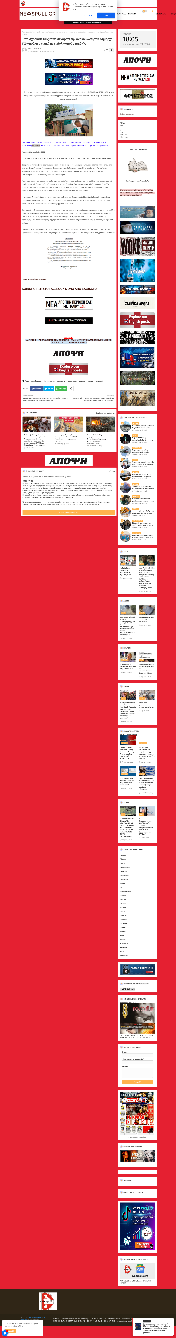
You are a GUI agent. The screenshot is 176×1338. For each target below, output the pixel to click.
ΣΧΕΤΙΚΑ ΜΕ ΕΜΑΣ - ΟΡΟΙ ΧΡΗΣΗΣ (101, 1321)
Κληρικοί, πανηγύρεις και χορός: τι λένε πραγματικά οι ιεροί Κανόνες (142, 525)
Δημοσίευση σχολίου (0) (68, 512)
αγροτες (123, 855)
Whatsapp (62, 389)
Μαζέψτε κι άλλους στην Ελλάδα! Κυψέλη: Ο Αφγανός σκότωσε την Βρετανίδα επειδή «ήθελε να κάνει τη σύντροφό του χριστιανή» (128, 710)
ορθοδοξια (123, 919)
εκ (121, 887)
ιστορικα (123, 907)
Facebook (38, 389)
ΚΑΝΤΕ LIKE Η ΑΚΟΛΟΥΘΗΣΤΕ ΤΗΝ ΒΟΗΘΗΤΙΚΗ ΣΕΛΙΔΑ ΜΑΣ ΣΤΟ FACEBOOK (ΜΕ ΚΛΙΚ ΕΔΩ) (68, 340)
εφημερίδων (142, 1137)
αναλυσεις (123, 871)
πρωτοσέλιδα (133, 1137)
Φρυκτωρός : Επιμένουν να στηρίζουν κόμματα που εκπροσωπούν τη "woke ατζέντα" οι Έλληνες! (147, 753)
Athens (126, 34)
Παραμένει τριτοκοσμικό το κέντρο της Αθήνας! (146, 705)
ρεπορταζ (123, 931)
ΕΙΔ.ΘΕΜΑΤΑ (161, 14)
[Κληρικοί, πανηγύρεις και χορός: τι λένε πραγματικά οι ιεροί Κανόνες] (125, 524)
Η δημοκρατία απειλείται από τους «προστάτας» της (128, 666)
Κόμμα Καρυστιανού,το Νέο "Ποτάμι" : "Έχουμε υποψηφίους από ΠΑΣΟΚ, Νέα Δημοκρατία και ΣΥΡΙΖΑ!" (146, 826)
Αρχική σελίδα (27, 32)
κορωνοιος (72, 381)
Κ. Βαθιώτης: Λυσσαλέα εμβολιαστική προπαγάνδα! (125, 571)
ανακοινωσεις (125, 867)
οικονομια (123, 915)
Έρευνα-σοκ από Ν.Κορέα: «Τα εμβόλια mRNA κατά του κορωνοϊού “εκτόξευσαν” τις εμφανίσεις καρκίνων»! (137, 192)
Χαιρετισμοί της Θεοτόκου (70, 1319)
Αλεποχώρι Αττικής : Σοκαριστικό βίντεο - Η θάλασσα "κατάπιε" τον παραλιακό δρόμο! (68, 438)
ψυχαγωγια (124, 955)
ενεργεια (123, 899)
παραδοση (123, 923)
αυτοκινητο (124, 879)
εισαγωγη (61, 381)
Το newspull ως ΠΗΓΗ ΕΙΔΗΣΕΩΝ (94, 1319)
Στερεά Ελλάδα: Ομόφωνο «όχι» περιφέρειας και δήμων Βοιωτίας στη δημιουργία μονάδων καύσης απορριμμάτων (100, 439)
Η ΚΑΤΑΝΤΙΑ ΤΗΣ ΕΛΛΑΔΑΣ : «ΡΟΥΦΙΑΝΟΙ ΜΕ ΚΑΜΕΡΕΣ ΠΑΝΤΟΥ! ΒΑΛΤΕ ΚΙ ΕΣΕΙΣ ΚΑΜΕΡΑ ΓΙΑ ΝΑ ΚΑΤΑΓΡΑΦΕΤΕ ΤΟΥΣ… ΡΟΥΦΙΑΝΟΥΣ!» (128, 827)
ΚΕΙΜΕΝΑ (132, 14)
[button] (152, 11)
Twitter (50, 389)
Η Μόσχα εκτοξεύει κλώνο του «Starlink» (146, 619)
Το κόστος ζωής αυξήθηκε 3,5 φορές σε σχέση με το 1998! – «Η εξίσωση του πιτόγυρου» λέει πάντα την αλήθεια (143, 514)
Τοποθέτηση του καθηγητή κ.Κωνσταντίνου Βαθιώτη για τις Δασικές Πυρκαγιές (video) (143, 489)
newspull (36, 32)
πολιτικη (123, 927)
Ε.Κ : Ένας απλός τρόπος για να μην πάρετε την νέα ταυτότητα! (127, 781)
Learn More (18, 1326)
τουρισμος (123, 947)
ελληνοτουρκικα (125, 891)
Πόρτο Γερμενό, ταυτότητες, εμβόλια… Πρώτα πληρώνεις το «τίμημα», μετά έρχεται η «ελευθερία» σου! (142, 538)
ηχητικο (122, 903)
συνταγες (123, 939)
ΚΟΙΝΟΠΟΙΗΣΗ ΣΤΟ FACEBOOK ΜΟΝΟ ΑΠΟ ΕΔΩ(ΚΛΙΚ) (59, 289)
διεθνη (122, 883)
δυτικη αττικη (49, 381)
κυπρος (122, 911)
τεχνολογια (124, 943)
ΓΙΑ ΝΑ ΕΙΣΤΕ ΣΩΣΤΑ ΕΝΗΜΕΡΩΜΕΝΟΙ (69, 342)
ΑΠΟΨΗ (56, 1319)
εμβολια (123, 895)
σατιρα (122, 935)
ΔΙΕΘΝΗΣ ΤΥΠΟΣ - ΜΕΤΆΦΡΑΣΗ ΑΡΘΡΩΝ (69, 1321)
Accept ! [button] (10, 1331)
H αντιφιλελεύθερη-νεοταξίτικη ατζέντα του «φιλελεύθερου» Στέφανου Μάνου (146, 668)
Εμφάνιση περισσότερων (105, 413)
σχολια (90, 381)
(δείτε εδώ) (36, 145)
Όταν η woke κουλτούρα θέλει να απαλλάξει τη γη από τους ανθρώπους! (143, 464)
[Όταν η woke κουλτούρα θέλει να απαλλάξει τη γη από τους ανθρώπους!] (125, 463)
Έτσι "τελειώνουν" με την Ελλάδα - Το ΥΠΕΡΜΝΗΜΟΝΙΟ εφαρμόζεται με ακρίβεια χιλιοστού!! (146, 783)
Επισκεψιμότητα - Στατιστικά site (120, 1319)
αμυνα (122, 863)
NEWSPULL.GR (38, 14)
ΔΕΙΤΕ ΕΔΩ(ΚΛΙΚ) (128, 989)
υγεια (122, 951)
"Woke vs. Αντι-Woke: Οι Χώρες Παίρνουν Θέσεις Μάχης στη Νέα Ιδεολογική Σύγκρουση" (127, 753)
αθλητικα (123, 859)
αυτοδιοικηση (36, 381)
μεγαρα (82, 381)
